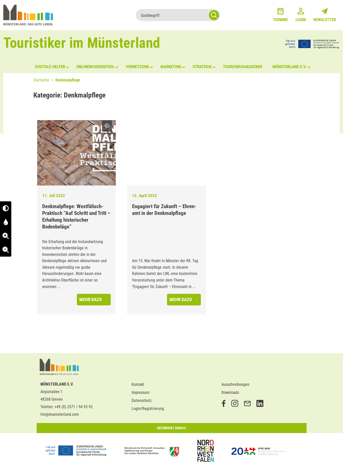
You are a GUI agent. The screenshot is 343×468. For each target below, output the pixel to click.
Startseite (41, 80)
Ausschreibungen (235, 384)
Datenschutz (142, 400)
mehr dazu (91, 299)
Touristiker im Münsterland (81, 42)
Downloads (230, 392)
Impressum (140, 392)
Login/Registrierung (148, 408)
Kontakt (138, 384)
